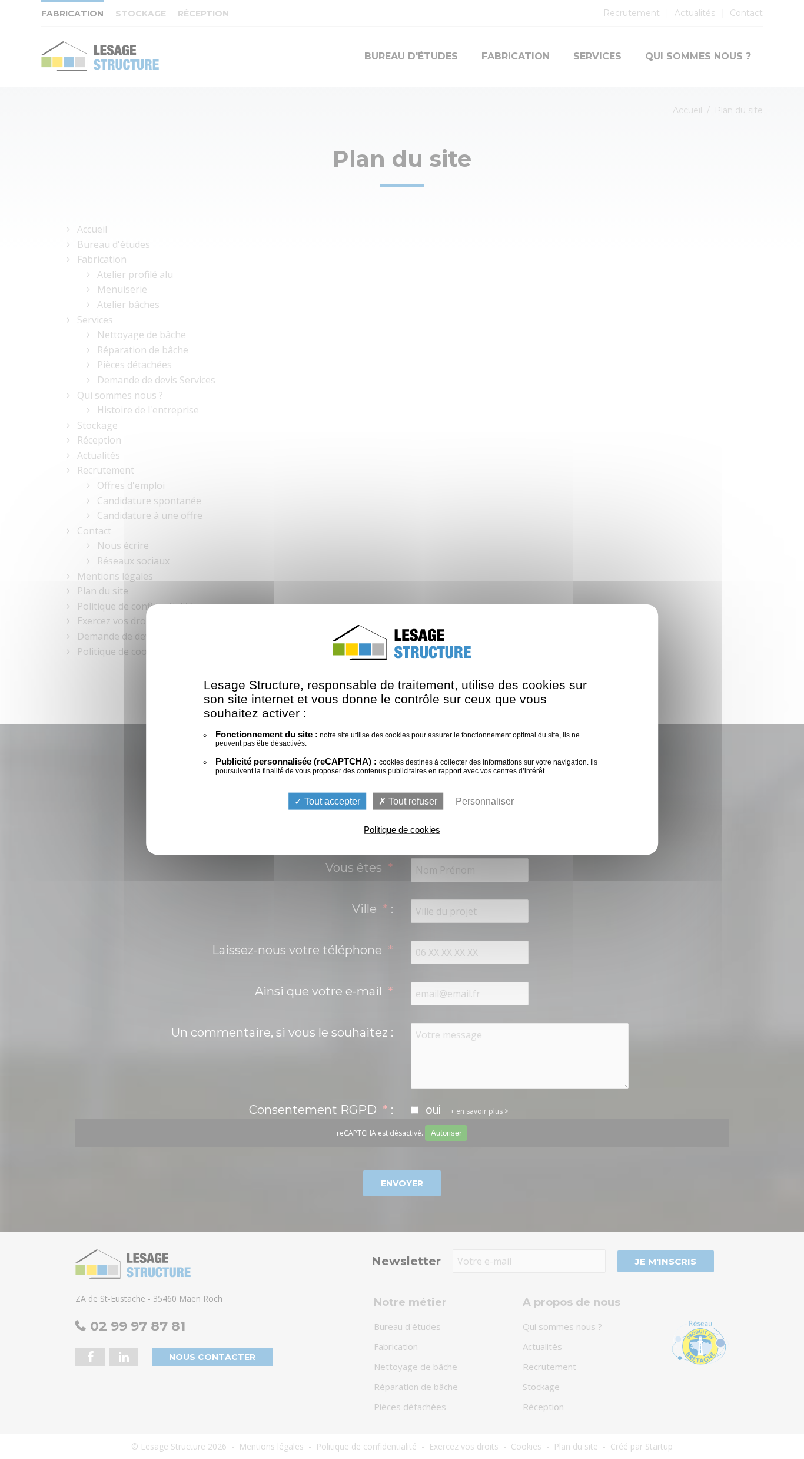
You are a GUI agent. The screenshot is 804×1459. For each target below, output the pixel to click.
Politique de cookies (402, 830)
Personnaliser (485, 801)
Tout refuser (411, 801)
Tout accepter (331, 801)
